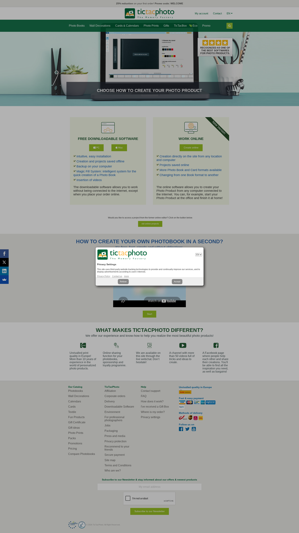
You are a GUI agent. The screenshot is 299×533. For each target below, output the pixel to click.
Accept (177, 281)
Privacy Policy (103, 276)
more (126, 276)
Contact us (117, 276)
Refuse (123, 281)
